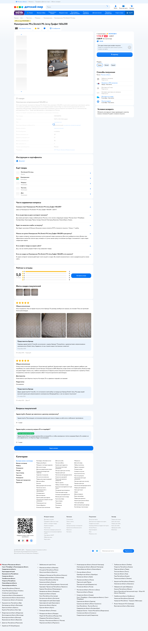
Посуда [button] (18, 470)
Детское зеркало (40, 495)
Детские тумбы (59, 460)
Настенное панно (41, 487)
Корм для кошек (116, 521)
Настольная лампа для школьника (61, 467)
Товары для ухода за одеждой (44, 479)
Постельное (58, 505)
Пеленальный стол (41, 503)
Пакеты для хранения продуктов (61, 479)
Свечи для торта (78, 490)
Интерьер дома (40, 493)
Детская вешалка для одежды (81, 505)
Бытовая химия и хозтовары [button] (24, 461)
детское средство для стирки (44, 469)
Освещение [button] (19, 468)
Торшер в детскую (60, 472)
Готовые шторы (78, 469)
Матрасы (37, 18)
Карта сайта (47, 539)
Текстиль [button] (19, 475)
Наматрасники (48, 18)
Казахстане (29, 553)
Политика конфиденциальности (52, 529)
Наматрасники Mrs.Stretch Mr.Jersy (64, 18)
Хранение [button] (19, 482)
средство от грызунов (42, 475)
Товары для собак (116, 523)
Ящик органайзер (79, 496)
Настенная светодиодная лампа (63, 475)
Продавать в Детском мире (51, 521)
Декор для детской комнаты (43, 485)
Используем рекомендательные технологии (25, 551)
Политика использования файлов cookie (53, 532)
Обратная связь (48, 537)
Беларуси (35, 553)
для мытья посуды (41, 467)
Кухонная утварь (59, 499)
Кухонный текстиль (79, 473)
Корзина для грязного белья (81, 500)
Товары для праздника (80, 487)
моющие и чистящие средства (44, 465)
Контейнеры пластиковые (81, 507)
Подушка (57, 507)
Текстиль (29, 18)
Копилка (38, 483)
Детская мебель (40, 481)
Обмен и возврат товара (50, 523)
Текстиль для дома (79, 475)
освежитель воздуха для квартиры (42, 472)
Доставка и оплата (49, 519)
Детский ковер (78, 463)
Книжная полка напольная (43, 507)
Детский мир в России (20, 553)
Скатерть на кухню (79, 471)
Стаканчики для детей (61, 477)
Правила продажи (48, 525)
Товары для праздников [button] (23, 480)
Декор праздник (78, 494)
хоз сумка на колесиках (42, 477)
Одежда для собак (116, 527)
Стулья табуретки (40, 505)
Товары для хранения (79, 498)
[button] (129, 13)
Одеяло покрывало (79, 467)
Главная (16, 18)
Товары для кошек (116, 519)
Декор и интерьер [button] (21, 463)
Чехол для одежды (79, 502)
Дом (21, 18)
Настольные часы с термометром (41, 490)
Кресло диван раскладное (43, 497)
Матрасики (77, 460)
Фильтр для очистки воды (62, 496)
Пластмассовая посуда (61, 492)
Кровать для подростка (61, 465)
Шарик (76, 492)
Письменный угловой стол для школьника (44, 500)
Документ (22, 161)
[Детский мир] (28, 7)
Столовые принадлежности (62, 494)
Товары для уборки (41, 463)
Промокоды (47, 527)
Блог (90, 531)
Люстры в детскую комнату (62, 470)
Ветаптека (114, 529)
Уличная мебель (59, 463)
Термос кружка (59, 482)
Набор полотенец (79, 465)
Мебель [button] (18, 466)
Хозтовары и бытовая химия (43, 460)
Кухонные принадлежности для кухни (63, 487)
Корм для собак (116, 525)
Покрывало (58, 503)
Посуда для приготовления (62, 490)
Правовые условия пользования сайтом (36, 550)
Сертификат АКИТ (49, 535)
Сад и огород (58, 501)
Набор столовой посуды (61, 484)
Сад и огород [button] (20, 473)
